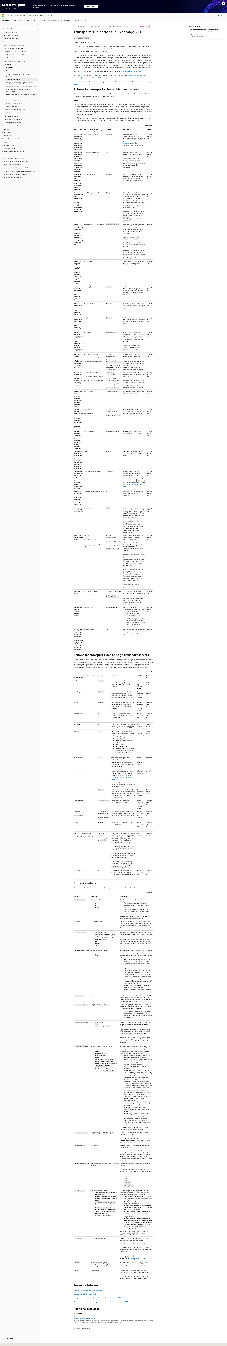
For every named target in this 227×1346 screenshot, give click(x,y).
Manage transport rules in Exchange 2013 (88, 1290)
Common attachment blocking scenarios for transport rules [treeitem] (19, 90)
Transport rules (121, 26)
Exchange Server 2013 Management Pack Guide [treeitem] (18, 168)
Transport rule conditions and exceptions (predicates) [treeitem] (18, 75)
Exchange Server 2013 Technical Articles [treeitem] (15, 174)
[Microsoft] (3, 15)
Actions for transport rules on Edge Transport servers (206, 32)
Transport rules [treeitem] (11, 71)
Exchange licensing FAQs (137, 1259)
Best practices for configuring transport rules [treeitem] (19, 83)
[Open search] (218, 15)
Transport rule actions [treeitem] (13, 79)
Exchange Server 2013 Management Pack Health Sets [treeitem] (19, 171)
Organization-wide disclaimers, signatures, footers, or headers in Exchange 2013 (101, 1302)
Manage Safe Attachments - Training (85, 1318)
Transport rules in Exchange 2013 (134, 72)
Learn (75, 26)
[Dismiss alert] (223, 3)
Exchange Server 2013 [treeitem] (10, 32)
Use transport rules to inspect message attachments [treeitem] (22, 86)
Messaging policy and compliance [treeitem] (15, 48)
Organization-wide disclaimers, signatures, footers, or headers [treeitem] (21, 96)
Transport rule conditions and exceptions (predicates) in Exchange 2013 (98, 1298)
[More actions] (151, 26)
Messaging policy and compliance (105, 26)
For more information (196, 36)
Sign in (223, 15)
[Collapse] (37, 24)
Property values (194, 34)
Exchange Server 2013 (86, 26)
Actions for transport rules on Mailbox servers (204, 29)
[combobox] (20, 28)
